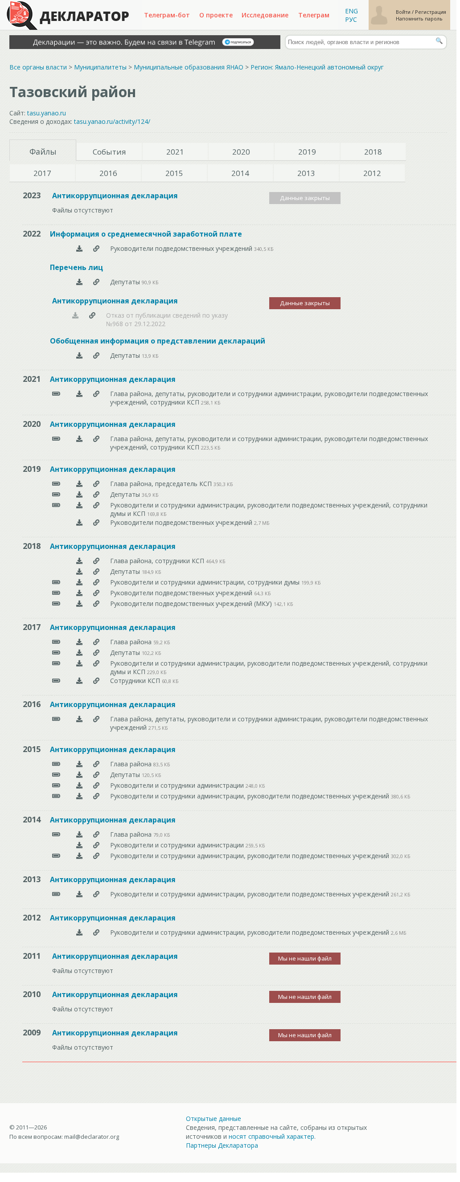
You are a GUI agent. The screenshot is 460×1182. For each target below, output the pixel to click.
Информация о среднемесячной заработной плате (146, 234)
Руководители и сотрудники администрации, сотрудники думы (205, 582)
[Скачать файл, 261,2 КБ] (79, 894)
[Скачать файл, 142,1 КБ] (79, 603)
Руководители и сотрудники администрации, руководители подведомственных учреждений (250, 796)
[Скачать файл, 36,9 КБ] (79, 494)
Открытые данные (213, 1118)
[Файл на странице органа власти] (96, 248)
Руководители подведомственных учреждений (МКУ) (192, 603)
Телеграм (313, 15)
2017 (42, 173)
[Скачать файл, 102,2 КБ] (79, 652)
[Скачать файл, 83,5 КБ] (79, 764)
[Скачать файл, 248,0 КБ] (79, 785)
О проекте (216, 15)
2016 (108, 173)
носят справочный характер (271, 1136)
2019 (307, 152)
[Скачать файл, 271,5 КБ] (79, 722)
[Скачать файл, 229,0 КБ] (79, 666)
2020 (241, 152)
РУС (351, 19)
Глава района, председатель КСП (162, 483)
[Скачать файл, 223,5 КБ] (79, 442)
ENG (351, 11)
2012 (372, 173)
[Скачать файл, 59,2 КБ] (79, 642)
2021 (175, 152)
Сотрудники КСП (136, 680)
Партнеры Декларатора (222, 1145)
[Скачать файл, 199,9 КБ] (79, 582)
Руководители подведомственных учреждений (182, 248)
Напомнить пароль (419, 18)
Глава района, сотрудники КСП (158, 560)
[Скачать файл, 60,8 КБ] (79, 680)
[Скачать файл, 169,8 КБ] (79, 508)
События (109, 152)
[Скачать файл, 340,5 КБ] (79, 248)
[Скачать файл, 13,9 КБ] (79, 355)
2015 (174, 173)
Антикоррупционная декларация (115, 195)
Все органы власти (38, 67)
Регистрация (430, 11)
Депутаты (126, 282)
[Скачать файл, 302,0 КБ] (79, 855)
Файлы (43, 151)
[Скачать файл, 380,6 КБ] (79, 796)
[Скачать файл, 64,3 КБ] (79, 593)
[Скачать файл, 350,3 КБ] (79, 483)
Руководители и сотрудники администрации (178, 785)
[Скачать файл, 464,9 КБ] (79, 560)
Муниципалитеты (100, 67)
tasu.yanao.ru (46, 113)
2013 (306, 173)
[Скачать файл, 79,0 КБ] (79, 834)
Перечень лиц (76, 267)
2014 (240, 173)
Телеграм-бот (167, 15)
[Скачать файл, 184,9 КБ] (79, 571)
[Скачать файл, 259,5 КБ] (79, 845)
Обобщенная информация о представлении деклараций (157, 341)
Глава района (131, 642)
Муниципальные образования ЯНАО (188, 67)
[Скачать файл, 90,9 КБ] (79, 282)
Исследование (265, 15)
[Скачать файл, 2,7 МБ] (79, 522)
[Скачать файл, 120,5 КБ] (79, 774)
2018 (373, 152)
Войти (404, 11)
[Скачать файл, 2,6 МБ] (79, 932)
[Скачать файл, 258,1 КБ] (79, 397)
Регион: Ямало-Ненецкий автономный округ (317, 67)
